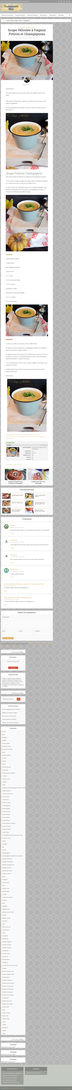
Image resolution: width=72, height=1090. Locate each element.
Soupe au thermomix (11, 434)
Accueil (2, 1)
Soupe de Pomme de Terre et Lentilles (16, 510)
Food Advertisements (15, 652)
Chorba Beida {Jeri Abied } (17, 496)
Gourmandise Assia (13, 1088)
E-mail (21, 631)
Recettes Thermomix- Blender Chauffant (20, 1)
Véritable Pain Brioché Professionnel (10, 722)
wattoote (12, 525)
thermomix (33, 434)
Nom (4, 631)
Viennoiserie (43, 15)
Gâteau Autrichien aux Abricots (9, 719)
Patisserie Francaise (7, 15)
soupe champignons (40, 436)
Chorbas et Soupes (12, 464)
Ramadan (61, 15)
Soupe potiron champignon (18, 436)
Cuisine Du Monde (32, 15)
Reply (12, 533)
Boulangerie (52, 15)
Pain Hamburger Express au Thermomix (11, 709)
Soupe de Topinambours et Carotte (40, 496)
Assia (30, 38)
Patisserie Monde (20, 15)
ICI (13, 109)
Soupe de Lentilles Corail (17, 502)
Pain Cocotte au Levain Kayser (9, 716)
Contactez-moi (8, 1)
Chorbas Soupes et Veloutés (26, 27)
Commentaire (5, 617)
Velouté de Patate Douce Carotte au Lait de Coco (40, 503)
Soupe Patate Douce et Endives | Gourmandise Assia (17, 598)
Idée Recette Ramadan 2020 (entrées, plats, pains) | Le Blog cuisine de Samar (24, 584)
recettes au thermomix (23, 434)
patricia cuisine (14, 569)
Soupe (20, 464)
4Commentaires (22, 38)
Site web (37, 631)
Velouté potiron (30, 436)
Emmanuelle (13, 540)
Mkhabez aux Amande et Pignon (9, 712)
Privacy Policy (21, 1088)
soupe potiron (10, 438)
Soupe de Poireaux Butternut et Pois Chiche (40, 510)
